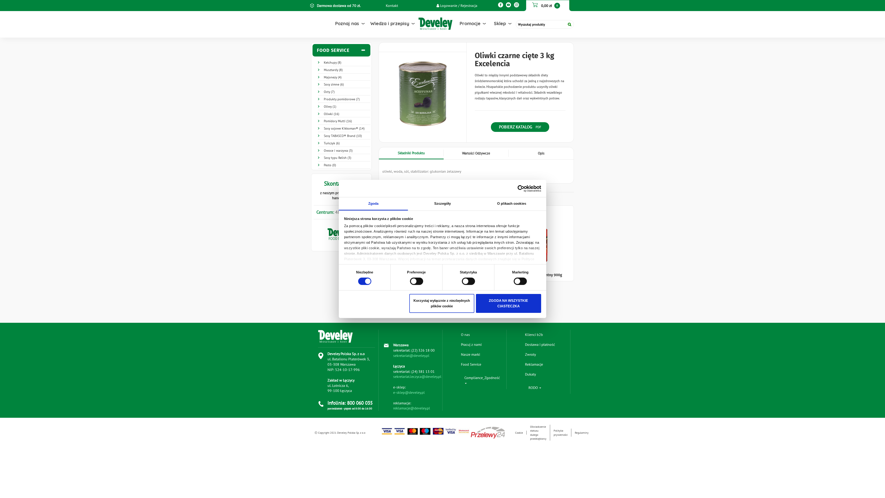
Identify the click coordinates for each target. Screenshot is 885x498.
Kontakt (392, 5)
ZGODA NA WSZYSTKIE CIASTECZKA (508, 303)
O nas (465, 334)
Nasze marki (470, 354)
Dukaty (530, 374)
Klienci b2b (534, 334)
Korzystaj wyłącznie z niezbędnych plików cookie (441, 303)
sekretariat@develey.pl (411, 355)
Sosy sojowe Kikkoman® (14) (344, 128)
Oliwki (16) (331, 114)
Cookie (519, 432)
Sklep (500, 23)
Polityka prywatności (561, 432)
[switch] (416, 281)
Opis (541, 153)
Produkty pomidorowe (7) (342, 99)
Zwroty (530, 354)
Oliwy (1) (330, 106)
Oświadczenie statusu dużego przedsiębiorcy (538, 432)
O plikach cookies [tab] (511, 203)
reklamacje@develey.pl (411, 408)
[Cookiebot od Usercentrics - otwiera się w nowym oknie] (521, 188)
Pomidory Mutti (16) (338, 121)
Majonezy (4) (333, 77)
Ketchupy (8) (332, 62)
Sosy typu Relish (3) (337, 158)
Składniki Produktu (411, 153)
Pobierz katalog (515, 127)
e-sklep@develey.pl (409, 392)
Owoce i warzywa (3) (338, 150)
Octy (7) (329, 92)
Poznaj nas (347, 23)
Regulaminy (582, 432)
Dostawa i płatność (540, 344)
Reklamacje (534, 364)
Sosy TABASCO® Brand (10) (343, 136)
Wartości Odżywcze (476, 153)
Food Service (471, 364)
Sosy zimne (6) (334, 84)
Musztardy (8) (333, 70)
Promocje (470, 23)
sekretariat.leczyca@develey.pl (417, 376)
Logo (425, 24)
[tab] (341, 50)
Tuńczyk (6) (332, 143)
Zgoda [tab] (373, 203)
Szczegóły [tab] (442, 203)
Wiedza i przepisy (389, 23)
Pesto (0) (330, 165)
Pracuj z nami (471, 344)
